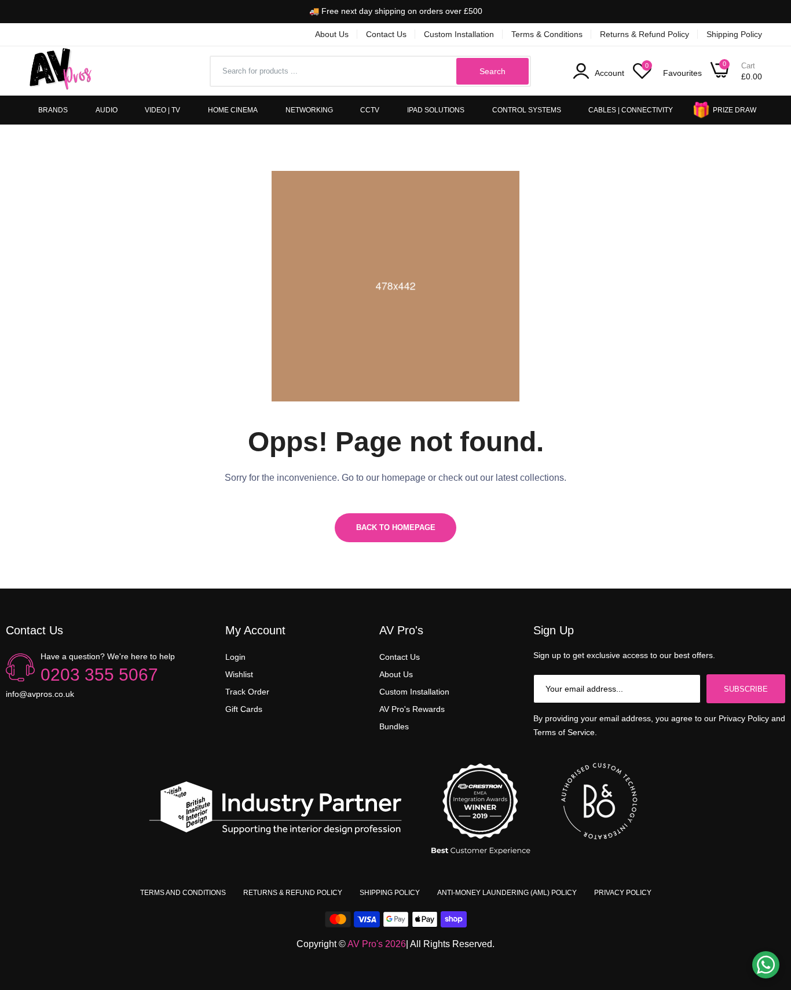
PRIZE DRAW (734, 110)
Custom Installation (459, 34)
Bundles (394, 726)
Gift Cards (243, 709)
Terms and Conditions (183, 893)
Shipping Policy (734, 34)
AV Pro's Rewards (412, 709)
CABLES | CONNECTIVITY (630, 110)
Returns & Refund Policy (644, 34)
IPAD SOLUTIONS (435, 110)
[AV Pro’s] (61, 71)
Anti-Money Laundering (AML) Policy (507, 893)
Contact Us (386, 34)
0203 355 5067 (99, 674)
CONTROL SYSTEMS (526, 110)
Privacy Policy (622, 893)
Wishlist (239, 674)
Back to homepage (395, 527)
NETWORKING (309, 110)
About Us (332, 34)
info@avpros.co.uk (40, 694)
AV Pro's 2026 (376, 944)
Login (235, 657)
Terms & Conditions (547, 34)
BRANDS (53, 110)
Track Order (247, 691)
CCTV (369, 110)
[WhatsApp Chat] (765, 964)
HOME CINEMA (233, 110)
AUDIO (107, 110)
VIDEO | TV (162, 110)
